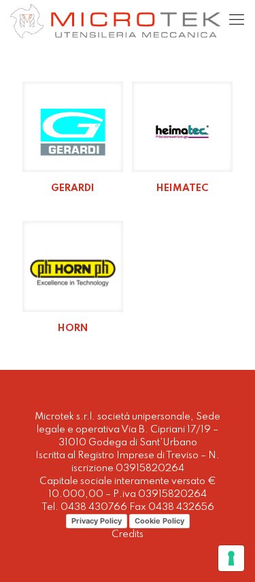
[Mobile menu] (236, 20)
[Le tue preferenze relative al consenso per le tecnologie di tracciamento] (231, 558)
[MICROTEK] (115, 20)
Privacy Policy (96, 521)
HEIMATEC (182, 188)
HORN (73, 328)
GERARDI (73, 188)
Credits (127, 534)
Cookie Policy (159, 521)
